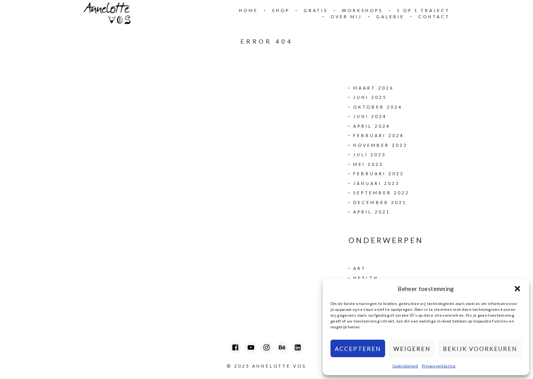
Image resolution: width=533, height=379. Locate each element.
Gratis (316, 10)
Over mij (346, 16)
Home (248, 10)
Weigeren (411, 348)
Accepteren (358, 348)
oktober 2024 (377, 106)
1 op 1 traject (423, 10)
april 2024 (371, 126)
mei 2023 (368, 164)
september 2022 (381, 192)
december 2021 (380, 202)
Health (365, 277)
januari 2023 (376, 183)
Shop (281, 10)
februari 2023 (378, 173)
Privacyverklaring (438, 365)
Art (359, 268)
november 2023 (380, 145)
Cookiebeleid (405, 365)
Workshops (362, 10)
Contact (434, 16)
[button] (517, 289)
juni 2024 (370, 116)
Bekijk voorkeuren (480, 348)
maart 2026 (373, 87)
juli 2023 (369, 154)
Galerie (390, 16)
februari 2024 (378, 135)
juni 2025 (370, 97)
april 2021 (371, 211)
